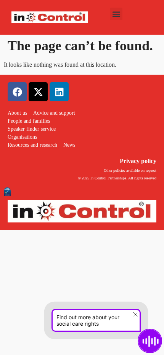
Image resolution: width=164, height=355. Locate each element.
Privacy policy (138, 161)
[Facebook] (17, 91)
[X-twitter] (38, 91)
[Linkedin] (59, 91)
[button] (116, 14)
